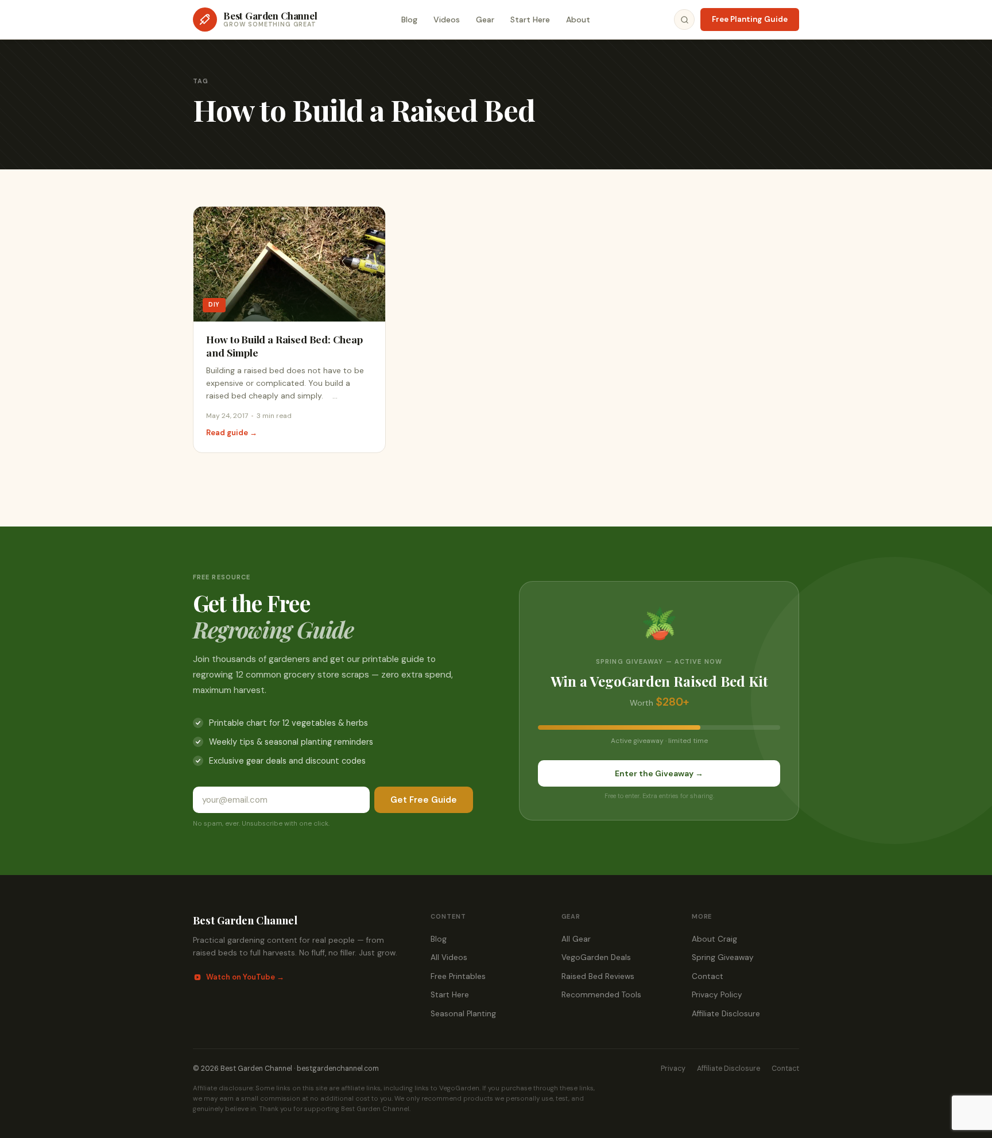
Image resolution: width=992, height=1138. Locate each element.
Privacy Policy (717, 995)
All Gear (576, 939)
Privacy (673, 1068)
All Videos (449, 957)
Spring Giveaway (723, 957)
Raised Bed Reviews (597, 976)
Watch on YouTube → (245, 977)
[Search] (684, 19)
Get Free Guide (423, 800)
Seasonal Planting (463, 1014)
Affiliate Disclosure (726, 1014)
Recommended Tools (601, 995)
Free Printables (458, 976)
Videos (446, 19)
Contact (707, 976)
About (578, 19)
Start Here (530, 19)
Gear (485, 19)
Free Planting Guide (750, 19)
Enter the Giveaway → (659, 773)
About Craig (714, 939)
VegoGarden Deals (596, 957)
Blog (409, 19)
